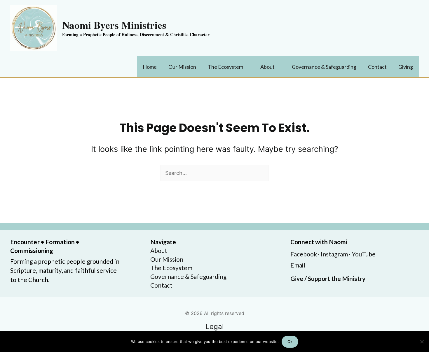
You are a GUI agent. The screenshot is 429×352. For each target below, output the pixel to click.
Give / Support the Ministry (327, 278)
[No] (422, 341)
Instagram (334, 254)
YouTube (364, 254)
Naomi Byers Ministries (114, 24)
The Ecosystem (171, 267)
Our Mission (166, 259)
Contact (161, 285)
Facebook (303, 254)
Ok (289, 341)
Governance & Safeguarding (188, 276)
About (158, 250)
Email (297, 265)
